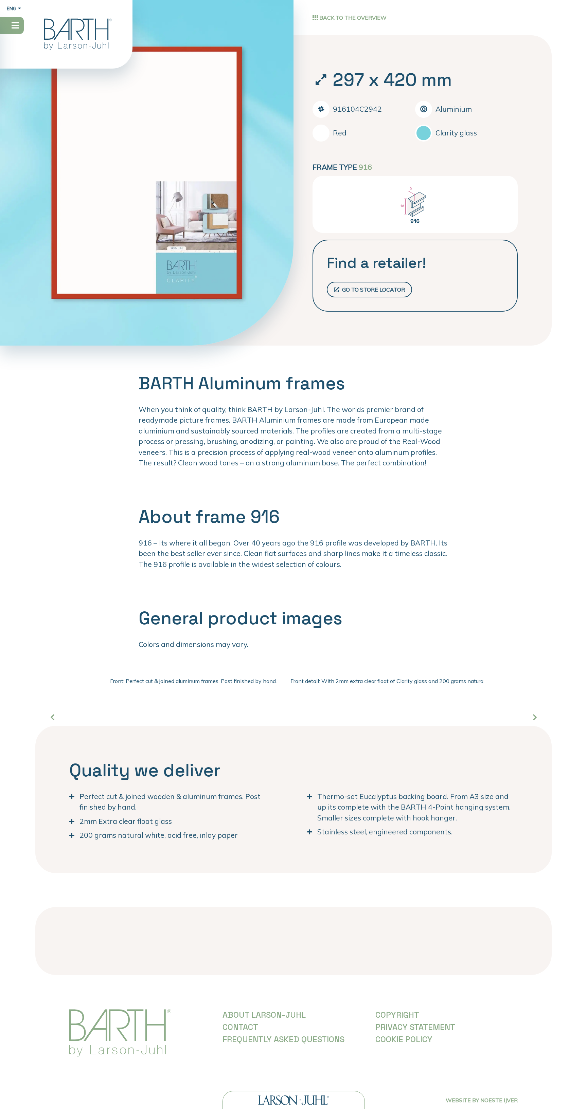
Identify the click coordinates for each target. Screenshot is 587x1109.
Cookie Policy (403, 1039)
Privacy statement (415, 1027)
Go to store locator (373, 289)
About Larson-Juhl (264, 1015)
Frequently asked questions (283, 1039)
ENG (11, 8)
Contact (240, 1027)
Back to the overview (352, 17)
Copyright (397, 1015)
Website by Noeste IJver (482, 1099)
